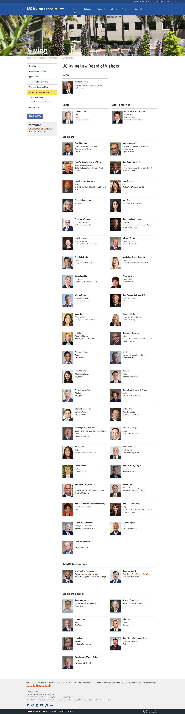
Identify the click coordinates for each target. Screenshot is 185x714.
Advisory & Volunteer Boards (49, 58)
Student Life (137, 9)
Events (149, 1)
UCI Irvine (150, 711)
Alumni (168, 1)
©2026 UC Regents (32, 691)
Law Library (158, 1)
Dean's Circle (34, 107)
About (76, 9)
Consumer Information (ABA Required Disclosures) (78, 700)
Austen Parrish (81, 81)
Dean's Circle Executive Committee (138, 574)
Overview (32, 66)
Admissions (87, 9)
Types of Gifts (34, 76)
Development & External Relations (41, 128)
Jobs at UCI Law (31, 700)
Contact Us (99, 700)
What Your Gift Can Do (37, 71)
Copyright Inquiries (54, 700)
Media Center (139, 1)
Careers (77, 13)
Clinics (115, 9)
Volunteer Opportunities (38, 87)
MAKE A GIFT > (35, 116)
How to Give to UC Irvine (37, 131)
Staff (55, 712)
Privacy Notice (42, 700)
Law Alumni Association (90, 574)
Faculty (126, 9)
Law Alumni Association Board (42, 101)
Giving (176, 1)
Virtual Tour (108, 700)
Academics (102, 9)
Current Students (33, 712)
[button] (182, 1)
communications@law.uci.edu (38, 685)
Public (70, 712)
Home (29, 58)
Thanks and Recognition (38, 81)
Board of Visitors (37, 97)
